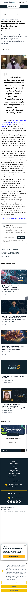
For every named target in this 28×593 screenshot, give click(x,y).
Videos (8, 249)
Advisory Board (14, 463)
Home (2, 14)
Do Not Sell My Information (14, 472)
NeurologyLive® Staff (9, 321)
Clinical (3, 249)
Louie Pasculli (7, 351)
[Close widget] (25, 545)
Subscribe (20, 237)
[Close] (26, 563)
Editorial (14, 465)
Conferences (8, 14)
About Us (14, 461)
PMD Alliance (5, 256)
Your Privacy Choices (14, 477)
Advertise (14, 468)
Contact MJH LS (14, 470)
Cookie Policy (12, 579)
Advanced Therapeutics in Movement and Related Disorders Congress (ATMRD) (12, 252)
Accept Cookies (14, 590)
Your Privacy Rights (14, 582)
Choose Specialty (12, 6)
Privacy (14, 475)
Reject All (14, 586)
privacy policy (7, 241)
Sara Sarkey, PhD (8, 410)
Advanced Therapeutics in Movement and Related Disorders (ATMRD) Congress (13, 122)
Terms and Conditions (14, 473)
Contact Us (14, 467)
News (16, 511)
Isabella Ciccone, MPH (9, 291)
